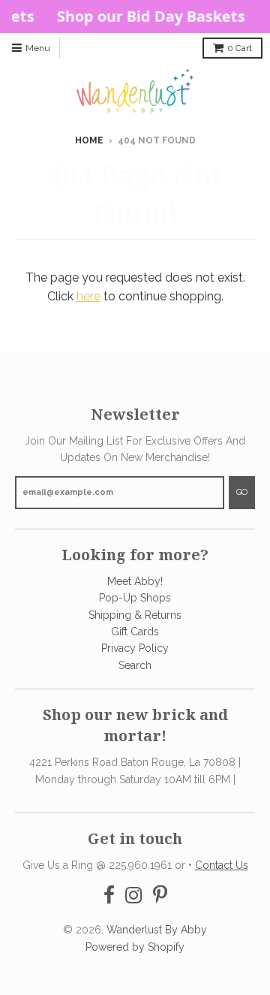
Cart (239, 48)
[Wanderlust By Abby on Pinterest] (160, 895)
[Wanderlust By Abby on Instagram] (133, 895)
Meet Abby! (135, 581)
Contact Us (221, 865)
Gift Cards (135, 632)
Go (242, 492)
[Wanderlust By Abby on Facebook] (109, 895)
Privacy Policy (135, 648)
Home (89, 140)
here (88, 296)
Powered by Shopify (135, 947)
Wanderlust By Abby (156, 930)
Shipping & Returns (135, 615)
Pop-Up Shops (135, 598)
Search (135, 665)
